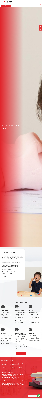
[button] (40, 4)
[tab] (4, 367)
